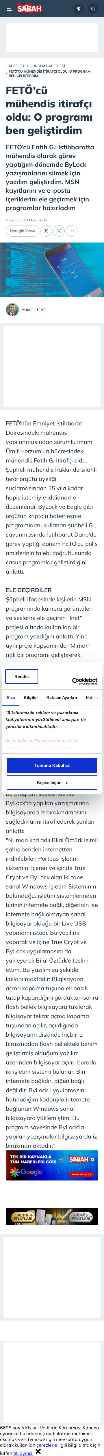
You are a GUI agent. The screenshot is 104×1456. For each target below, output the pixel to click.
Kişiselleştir (49, 782)
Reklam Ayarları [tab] (62, 697)
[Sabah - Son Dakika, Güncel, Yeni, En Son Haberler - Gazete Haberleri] (29, 8)
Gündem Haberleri (47, 66)
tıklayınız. (23, 1453)
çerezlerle (46, 1445)
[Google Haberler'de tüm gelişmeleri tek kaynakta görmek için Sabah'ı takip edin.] (52, 1168)
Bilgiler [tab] (31, 697)
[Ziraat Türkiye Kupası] (78, 8)
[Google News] (22, 231)
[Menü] (10, 8)
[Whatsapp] (59, 231)
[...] (71, 231)
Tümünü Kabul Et (52, 765)
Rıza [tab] (11, 697)
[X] (46, 231)
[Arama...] (93, 8)
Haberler (15, 66)
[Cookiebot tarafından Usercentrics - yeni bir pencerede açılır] (73, 681)
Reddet (21, 676)
